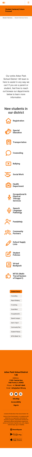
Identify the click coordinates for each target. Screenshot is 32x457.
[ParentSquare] (16, 429)
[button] (4, 2)
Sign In (16, 405)
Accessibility (16, 402)
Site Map (16, 399)
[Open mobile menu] (28, 2)
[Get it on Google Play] (16, 434)
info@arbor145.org (18, 388)
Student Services (7, 18)
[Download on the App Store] (16, 440)
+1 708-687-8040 (19, 385)
